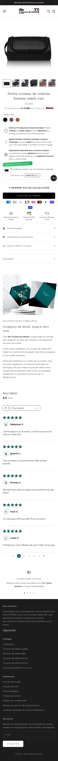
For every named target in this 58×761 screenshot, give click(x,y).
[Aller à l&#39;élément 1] (7, 83)
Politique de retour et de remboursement (21, 705)
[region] (29, 579)
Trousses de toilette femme (15, 658)
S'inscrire (13, 744)
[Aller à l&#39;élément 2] (16, 83)
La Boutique (8, 644)
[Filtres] (6, 408)
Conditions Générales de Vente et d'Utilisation (23, 710)
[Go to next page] (44, 556)
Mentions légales (10, 691)
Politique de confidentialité (14, 700)
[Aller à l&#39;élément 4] (34, 83)
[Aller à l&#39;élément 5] (43, 83)
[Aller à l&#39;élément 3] (25, 83)
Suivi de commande (12, 682)
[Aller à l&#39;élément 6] (52, 83)
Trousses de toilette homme (15, 663)
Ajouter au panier (29, 195)
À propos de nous (11, 686)
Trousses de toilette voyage (15, 649)
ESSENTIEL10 (31, 175)
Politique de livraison (12, 696)
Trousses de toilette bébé (14, 653)
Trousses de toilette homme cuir (17, 667)
